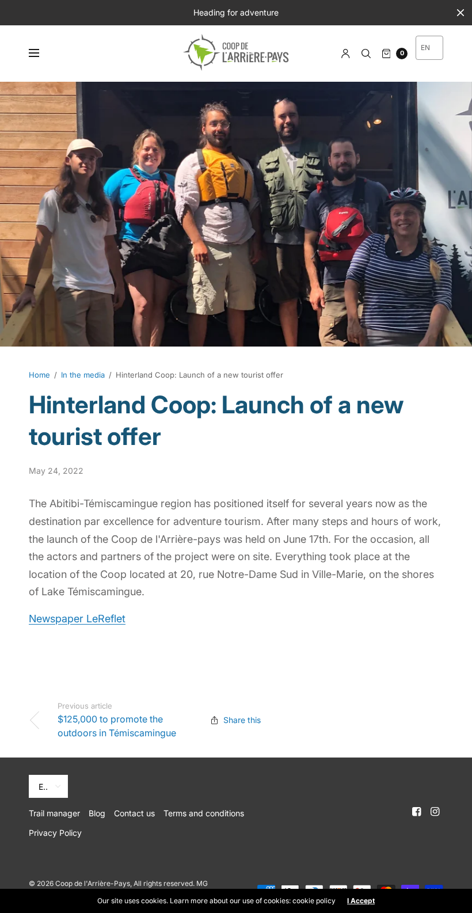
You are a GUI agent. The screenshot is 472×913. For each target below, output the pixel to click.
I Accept (361, 900)
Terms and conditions (203, 813)
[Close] (460, 12)
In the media (83, 374)
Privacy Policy (55, 833)
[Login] (345, 53)
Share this (242, 720)
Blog (97, 813)
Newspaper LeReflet (77, 619)
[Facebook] (417, 812)
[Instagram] (435, 812)
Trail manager (54, 813)
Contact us (134, 813)
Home (39, 374)
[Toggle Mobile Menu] (41, 53)
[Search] (366, 53)
